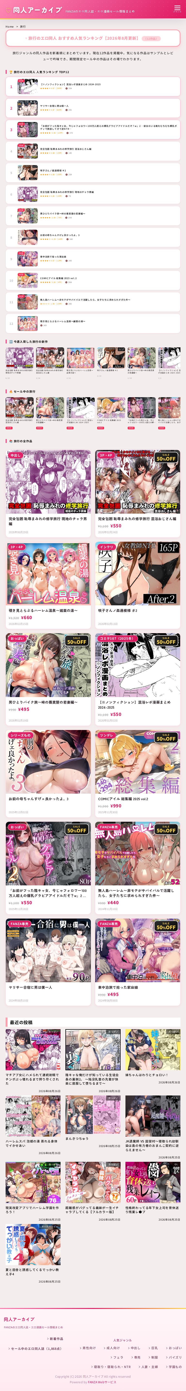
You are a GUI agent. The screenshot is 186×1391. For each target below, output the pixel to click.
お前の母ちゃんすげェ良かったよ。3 (60, 235)
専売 (137, 1357)
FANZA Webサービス (102, 1382)
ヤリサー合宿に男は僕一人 (54, 106)
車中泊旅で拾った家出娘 (53, 256)
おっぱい (175, 1347)
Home (10, 26)
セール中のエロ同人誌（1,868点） (37, 1348)
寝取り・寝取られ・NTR (112, 1366)
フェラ (118, 1357)
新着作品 (56, 1338)
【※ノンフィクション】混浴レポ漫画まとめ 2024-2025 (70, 84)
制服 (154, 1357)
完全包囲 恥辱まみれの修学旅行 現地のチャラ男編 (67, 192)
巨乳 (154, 1347)
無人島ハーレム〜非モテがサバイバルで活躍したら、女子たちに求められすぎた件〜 (85, 299)
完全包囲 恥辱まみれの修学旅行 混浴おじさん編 (66, 149)
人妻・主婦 (149, 1366)
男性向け (89, 1347)
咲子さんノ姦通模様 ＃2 (53, 170)
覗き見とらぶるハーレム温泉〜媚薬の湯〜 (62, 321)
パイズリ (175, 1357)
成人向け (113, 1347)
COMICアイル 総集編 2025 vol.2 (58, 278)
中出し (136, 1347)
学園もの (175, 1366)
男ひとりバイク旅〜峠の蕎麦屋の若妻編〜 (62, 213)
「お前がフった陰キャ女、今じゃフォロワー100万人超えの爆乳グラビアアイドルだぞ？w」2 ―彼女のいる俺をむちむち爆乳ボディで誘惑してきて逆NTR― (108, 127)
